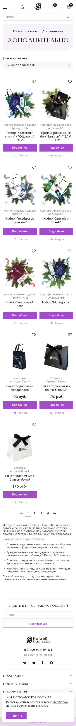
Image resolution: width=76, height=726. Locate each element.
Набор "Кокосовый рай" (19, 304)
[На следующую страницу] (55, 513)
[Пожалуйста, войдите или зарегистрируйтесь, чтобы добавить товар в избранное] (34, 81)
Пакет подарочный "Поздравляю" (19, 388)
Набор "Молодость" (56, 302)
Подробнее (19, 147)
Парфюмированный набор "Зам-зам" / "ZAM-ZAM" (56, 136)
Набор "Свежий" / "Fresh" (56, 220)
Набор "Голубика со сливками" (19, 220)
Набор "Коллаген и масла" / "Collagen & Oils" (19, 136)
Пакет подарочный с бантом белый (19, 477)
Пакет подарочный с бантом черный (56, 388)
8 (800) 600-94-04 (38, 650)
